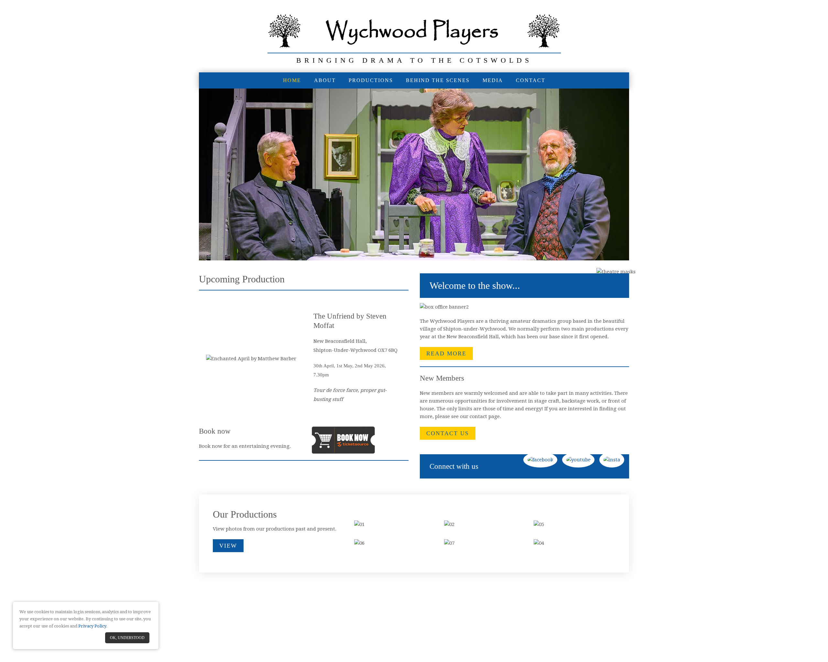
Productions (371, 80)
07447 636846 (445, 613)
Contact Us (447, 433)
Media (493, 80)
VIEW (228, 545)
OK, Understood (127, 638)
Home (292, 80)
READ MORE (446, 353)
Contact (530, 80)
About (325, 80)
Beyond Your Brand (432, 634)
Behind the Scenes (438, 80)
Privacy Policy (459, 627)
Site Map (435, 627)
